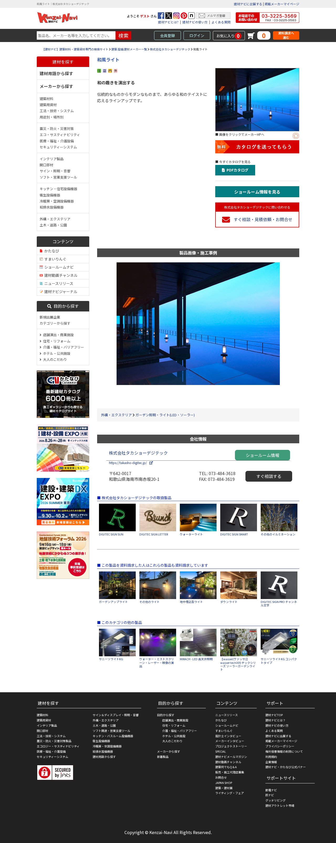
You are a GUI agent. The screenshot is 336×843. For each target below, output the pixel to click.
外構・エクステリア (55, 218)
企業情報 (271, 762)
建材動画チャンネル (60, 275)
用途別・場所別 (52, 117)
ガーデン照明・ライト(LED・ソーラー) (165, 414)
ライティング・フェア (229, 793)
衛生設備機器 (50, 194)
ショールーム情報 (262, 455)
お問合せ (221, 777)
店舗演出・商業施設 (57, 334)
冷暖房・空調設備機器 (57, 201)
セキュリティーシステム (58, 146)
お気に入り (228, 35)
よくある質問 (221, 22)
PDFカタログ (236, 170)
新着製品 (163, 756)
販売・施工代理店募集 (229, 772)
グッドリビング (275, 800)
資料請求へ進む (286, 35)
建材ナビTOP (274, 715)
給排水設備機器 (52, 207)
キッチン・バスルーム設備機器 (113, 736)
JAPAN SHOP (223, 782)
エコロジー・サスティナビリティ (58, 746)
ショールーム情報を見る (257, 192)
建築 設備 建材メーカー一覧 (129, 49)
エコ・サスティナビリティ (60, 134)
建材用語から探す (56, 73)
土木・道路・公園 (53, 224)
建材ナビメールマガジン (231, 756)
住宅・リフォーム (55, 341)
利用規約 (271, 756)
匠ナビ (269, 795)
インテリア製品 (52, 158)
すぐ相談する (268, 476)
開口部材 (46, 164)
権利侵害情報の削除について (284, 751)
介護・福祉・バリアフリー (62, 347)
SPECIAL (220, 751)
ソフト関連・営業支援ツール (111, 730)
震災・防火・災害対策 (57, 128)
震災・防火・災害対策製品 (54, 741)
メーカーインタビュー (229, 741)
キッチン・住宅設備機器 (58, 188)
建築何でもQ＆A (226, 767)
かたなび (51, 250)
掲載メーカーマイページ (282, 4)
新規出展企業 (50, 317)
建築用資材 (48, 104)
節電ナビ (271, 790)
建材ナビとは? (168, 22)
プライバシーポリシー (279, 746)
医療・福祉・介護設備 (57, 140)
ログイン (197, 35)
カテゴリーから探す (55, 323)
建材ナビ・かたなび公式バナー (285, 767)
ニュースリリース (58, 283)
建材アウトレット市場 (279, 805)
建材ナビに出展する (248, 4)
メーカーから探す (56, 86)
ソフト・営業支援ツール (58, 177)
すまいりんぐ (54, 259)
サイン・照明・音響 (55, 170)
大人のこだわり (54, 359)
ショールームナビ (58, 267)
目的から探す (65, 306)
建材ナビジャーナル (60, 291)
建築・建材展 (224, 788)
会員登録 (167, 35)
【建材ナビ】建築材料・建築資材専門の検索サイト (75, 49)
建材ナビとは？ (275, 720)
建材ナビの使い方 (195, 22)
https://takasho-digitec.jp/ (129, 462)
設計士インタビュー (228, 736)
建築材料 (46, 98)
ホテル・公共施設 (55, 353)
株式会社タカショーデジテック (170, 49)
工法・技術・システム (57, 110)
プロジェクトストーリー (231, 746)
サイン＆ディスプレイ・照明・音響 (116, 715)
